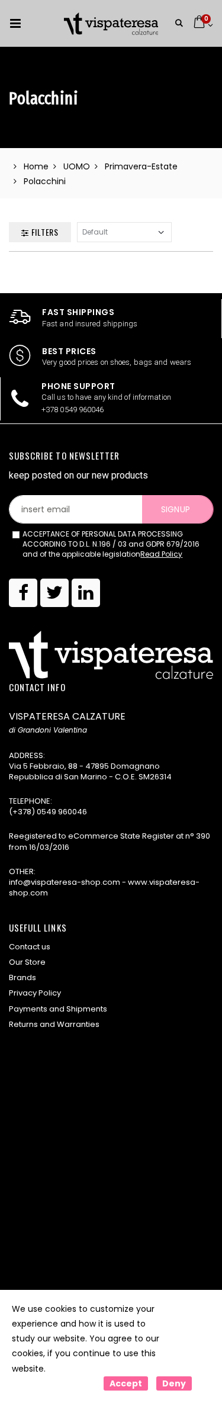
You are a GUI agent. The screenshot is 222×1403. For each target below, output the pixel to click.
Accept (126, 1383)
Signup (175, 509)
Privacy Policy (35, 993)
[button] (179, 23)
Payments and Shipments (58, 1008)
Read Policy (161, 554)
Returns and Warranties (54, 1024)
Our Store (27, 962)
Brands (22, 977)
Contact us (29, 946)
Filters (44, 232)
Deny (174, 1383)
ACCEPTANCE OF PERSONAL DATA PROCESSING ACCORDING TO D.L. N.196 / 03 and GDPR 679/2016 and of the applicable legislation (111, 544)
